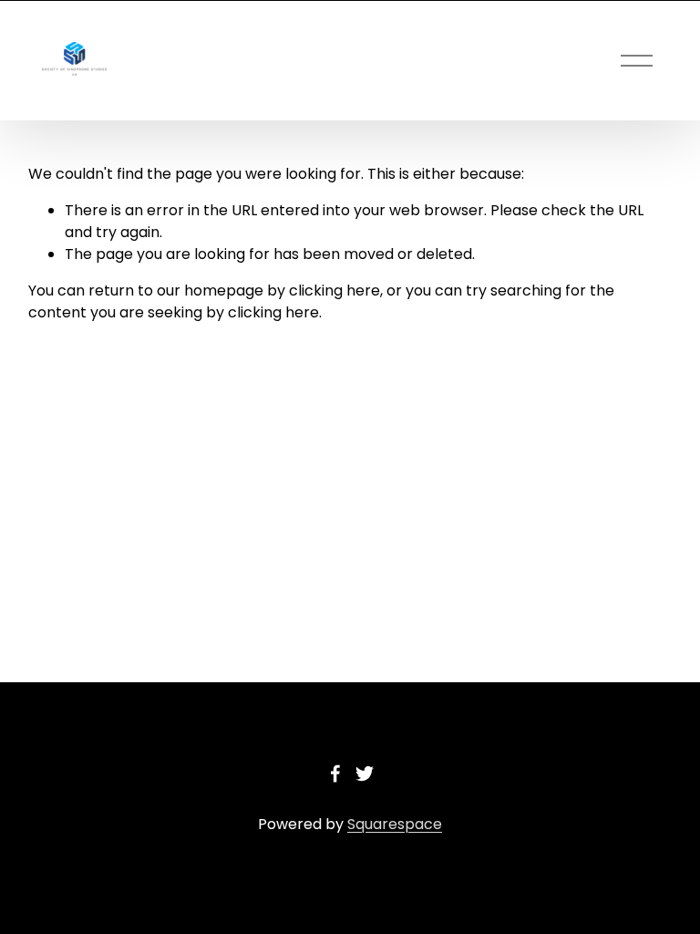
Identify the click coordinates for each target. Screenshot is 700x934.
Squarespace (394, 824)
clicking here (334, 290)
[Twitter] (364, 773)
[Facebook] (335, 773)
